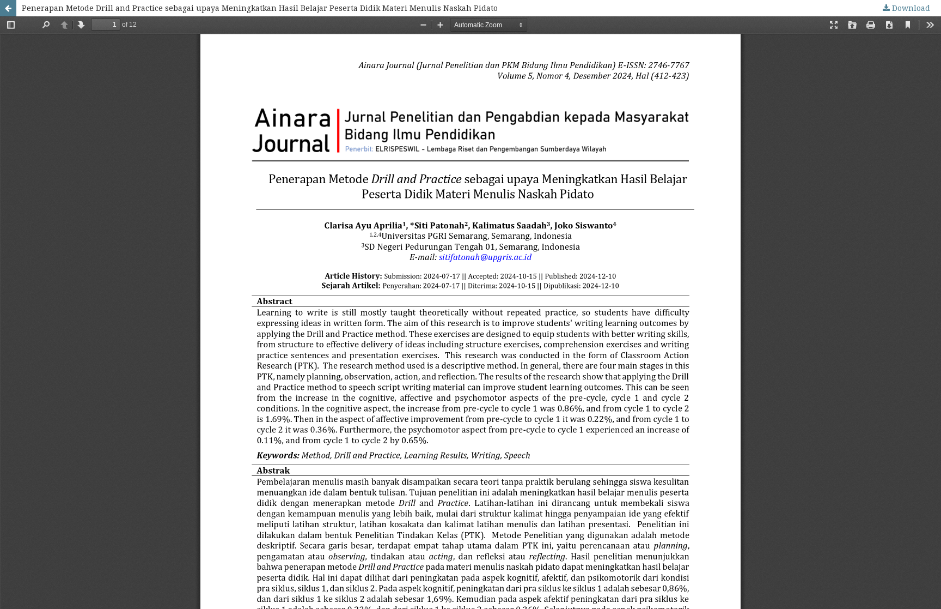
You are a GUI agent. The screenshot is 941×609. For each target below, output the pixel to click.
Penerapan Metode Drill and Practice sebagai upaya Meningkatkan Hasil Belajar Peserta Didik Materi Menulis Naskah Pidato (260, 8)
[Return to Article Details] (8, 8)
